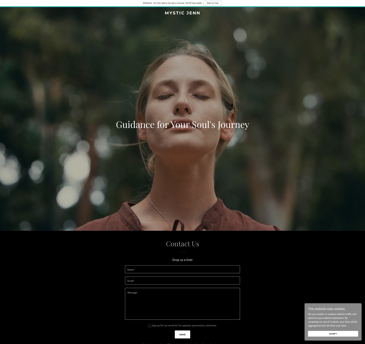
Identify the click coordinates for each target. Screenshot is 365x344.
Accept (333, 333)
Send (182, 334)
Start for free (212, 3)
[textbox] (182, 269)
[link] (182, 13)
